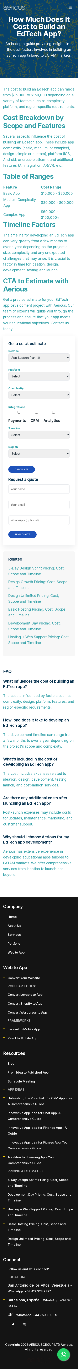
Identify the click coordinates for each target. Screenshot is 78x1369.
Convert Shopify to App (25, 1003)
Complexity (16, 388)
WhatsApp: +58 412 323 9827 (29, 1291)
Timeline (14, 428)
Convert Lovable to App (25, 995)
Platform (14, 369)
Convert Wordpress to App (27, 1012)
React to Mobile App (22, 1038)
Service (13, 350)
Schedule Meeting (21, 1081)
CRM (35, 421)
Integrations (16, 406)
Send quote (22, 534)
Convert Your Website (24, 978)
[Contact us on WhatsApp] (63, 1354)
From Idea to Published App (28, 1072)
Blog (11, 1063)
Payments (17, 421)
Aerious (66, 1345)
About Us (14, 926)
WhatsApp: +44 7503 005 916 (38, 1315)
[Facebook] (13, 1325)
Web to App (16, 952)
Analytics (51, 421)
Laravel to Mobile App (24, 1029)
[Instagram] (24, 1325)
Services (14, 935)
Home (12, 917)
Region (13, 446)
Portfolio (14, 943)
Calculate (21, 469)
